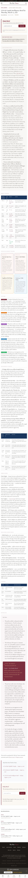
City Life (9, 850)
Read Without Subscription (21, 863)
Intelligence (4, 7)
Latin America (9, 847)
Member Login (14, 865)
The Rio (14, 3)
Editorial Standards (15, 860)
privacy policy (15, 30)
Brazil (3, 847)
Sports (14, 850)
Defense (24, 847)
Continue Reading (8, 872)
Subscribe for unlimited (17, 872)
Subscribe (22, 26)
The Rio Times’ (20, 73)
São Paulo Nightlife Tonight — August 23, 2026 (14, 766)
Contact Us (9, 860)
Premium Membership (11, 863)
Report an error (19, 757)
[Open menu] (1, 3)
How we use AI (12, 757)
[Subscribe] (26, 3)
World (14, 847)
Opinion (18, 850)
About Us (4, 860)
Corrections (4, 863)
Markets (19, 847)
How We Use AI (22, 860)
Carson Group (12, 499)
